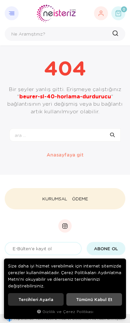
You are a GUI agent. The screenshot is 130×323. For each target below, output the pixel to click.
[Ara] (116, 34)
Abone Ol (106, 249)
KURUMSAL (54, 198)
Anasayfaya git (65, 155)
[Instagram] (65, 226)
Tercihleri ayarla (35, 299)
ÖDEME (80, 198)
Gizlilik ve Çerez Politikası (67, 311)
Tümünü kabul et (94, 299)
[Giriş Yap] (101, 13)
